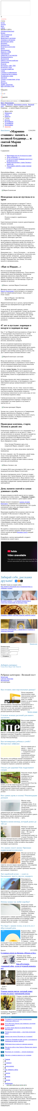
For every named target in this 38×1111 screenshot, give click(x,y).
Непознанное (5, 50)
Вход (2, 103)
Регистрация (9, 103)
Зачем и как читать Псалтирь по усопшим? (19, 1036)
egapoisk (4, 97)
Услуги (3, 81)
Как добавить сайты (11, 1069)
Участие (7, 1073)
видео (3, 22)
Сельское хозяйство (7, 69)
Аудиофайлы (9, 123)
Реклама (7, 1080)
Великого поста (22, 532)
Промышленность (7, 57)
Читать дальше (32, 712)
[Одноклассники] (19, 581)
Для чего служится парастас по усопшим (18, 1055)
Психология (5, 59)
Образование (5, 53)
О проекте (8, 1063)
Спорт (3, 71)
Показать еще (33, 644)
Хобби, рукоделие (7, 84)
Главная (7, 1059)
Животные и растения (8, 38)
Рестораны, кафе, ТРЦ (8, 65)
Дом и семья (5, 36)
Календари (4, 677)
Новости (7, 116)
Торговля (4, 77)
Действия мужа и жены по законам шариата (19, 1044)
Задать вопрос (9, 1066)
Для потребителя (6, 35)
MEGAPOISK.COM (7, 86)
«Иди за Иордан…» (13, 157)
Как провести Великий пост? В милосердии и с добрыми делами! (17, 587)
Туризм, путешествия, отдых (10, 79)
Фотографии (9, 125)
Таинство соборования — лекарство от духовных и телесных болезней (18, 630)
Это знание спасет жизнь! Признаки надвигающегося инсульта (16, 849)
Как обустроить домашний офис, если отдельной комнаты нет (18, 966)
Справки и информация (9, 72)
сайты (3, 28)
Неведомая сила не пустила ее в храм (19, 155)
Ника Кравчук (5, 130)
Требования (8, 1083)
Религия (3, 64)
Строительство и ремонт (9, 74)
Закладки (8, 127)
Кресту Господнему (7, 291)
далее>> (33, 959)
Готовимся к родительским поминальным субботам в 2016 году (18, 1020)
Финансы (4, 83)
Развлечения (5, 62)
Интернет (4, 43)
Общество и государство (9, 55)
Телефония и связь (7, 76)
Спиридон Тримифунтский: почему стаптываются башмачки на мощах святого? (21, 1040)
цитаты (3, 24)
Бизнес (3, 33)
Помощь (7, 1076)
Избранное (8, 113)
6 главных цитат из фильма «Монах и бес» (18, 953)
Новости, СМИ (6, 52)
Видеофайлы (9, 121)
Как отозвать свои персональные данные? (18, 690)
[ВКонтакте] (16, 581)
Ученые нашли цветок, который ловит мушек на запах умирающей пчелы (17, 992)
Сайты (7, 114)
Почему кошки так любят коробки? (15, 902)
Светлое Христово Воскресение (7, 679)
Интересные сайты (7, 41)
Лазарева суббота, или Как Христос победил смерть (18, 615)
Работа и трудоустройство (9, 60)
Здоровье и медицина (8, 40)
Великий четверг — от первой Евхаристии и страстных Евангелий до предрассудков (16, 601)
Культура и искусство (8, 47)
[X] (21, 581)
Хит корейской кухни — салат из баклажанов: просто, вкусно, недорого (17, 875)
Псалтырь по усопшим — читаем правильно (19, 1051)
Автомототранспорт (7, 31)
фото (2, 26)
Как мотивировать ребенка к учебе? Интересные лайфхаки (15, 742)
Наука (3, 48)
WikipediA (4, 90)
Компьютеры (5, 45)
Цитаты (7, 120)
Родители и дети (6, 67)
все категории (5, 682)
